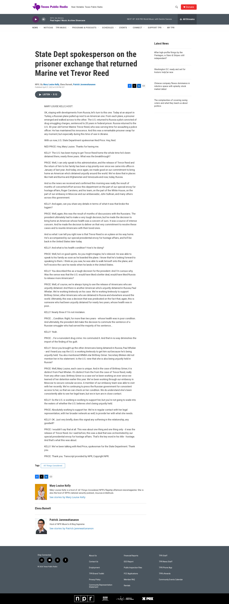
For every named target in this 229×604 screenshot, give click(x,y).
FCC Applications (131, 574)
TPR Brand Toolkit (96, 574)
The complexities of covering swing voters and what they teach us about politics (171, 103)
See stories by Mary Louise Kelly (67, 497)
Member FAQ (129, 580)
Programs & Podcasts (84, 28)
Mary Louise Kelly (51, 84)
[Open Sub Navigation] (40, 28)
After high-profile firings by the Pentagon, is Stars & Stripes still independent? (169, 55)
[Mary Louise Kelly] (41, 492)
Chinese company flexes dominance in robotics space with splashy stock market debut (172, 86)
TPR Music (61, 28)
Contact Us (93, 562)
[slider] (47, 19)
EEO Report (128, 562)
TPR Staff (163, 556)
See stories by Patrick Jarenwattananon (72, 528)
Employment (94, 568)
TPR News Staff (165, 562)
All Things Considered (53, 466)
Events (123, 28)
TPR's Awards (165, 574)
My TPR (171, 28)
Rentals (127, 586)
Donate (190, 7)
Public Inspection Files (133, 568)
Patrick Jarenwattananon (84, 84)
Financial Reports (131, 556)
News (35, 28)
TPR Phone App (165, 568)
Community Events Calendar (171, 580)
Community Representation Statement (100, 586)
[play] (36, 19)
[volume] (43, 19)
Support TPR (155, 28)
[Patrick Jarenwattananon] (41, 526)
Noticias (48, 28)
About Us (93, 556)
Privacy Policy (94, 580)
